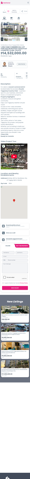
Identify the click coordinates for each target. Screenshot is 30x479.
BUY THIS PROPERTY (22, 246)
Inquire (8, 246)
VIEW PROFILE (21, 64)
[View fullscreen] (25, 24)
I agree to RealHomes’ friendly (16, 283)
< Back (4, 11)
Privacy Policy (24, 283)
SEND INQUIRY (15, 288)
